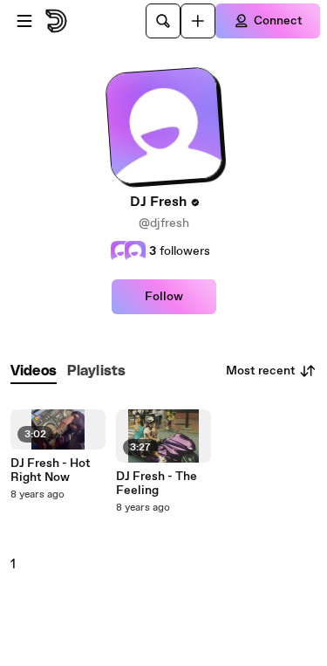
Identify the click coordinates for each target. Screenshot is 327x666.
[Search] (163, 20)
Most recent (261, 371)
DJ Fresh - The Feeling (156, 484)
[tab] (33, 371)
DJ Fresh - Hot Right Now (50, 470)
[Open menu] (24, 20)
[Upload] (198, 20)
